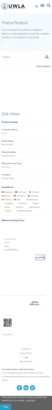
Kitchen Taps (8, 178)
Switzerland (34, 207)
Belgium (8, 192)
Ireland (7, 199)
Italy (18, 199)
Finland (35, 192)
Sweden (19, 207)
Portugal (8, 203)
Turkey (7, 211)
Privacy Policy (26, 353)
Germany (20, 196)
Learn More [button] (30, 400)
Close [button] (5, 407)
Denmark (22, 192)
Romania (22, 203)
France (7, 196)
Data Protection (26, 361)
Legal (26, 357)
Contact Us (26, 349)
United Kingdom (24, 211)
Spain (7, 207)
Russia (35, 203)
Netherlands (32, 199)
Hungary (34, 196)
